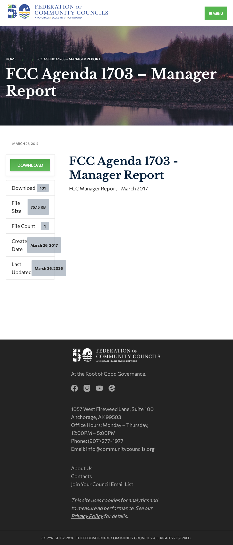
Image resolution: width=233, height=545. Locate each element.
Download (30, 165)
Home (11, 59)
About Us (81, 468)
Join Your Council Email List (102, 484)
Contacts (81, 476)
